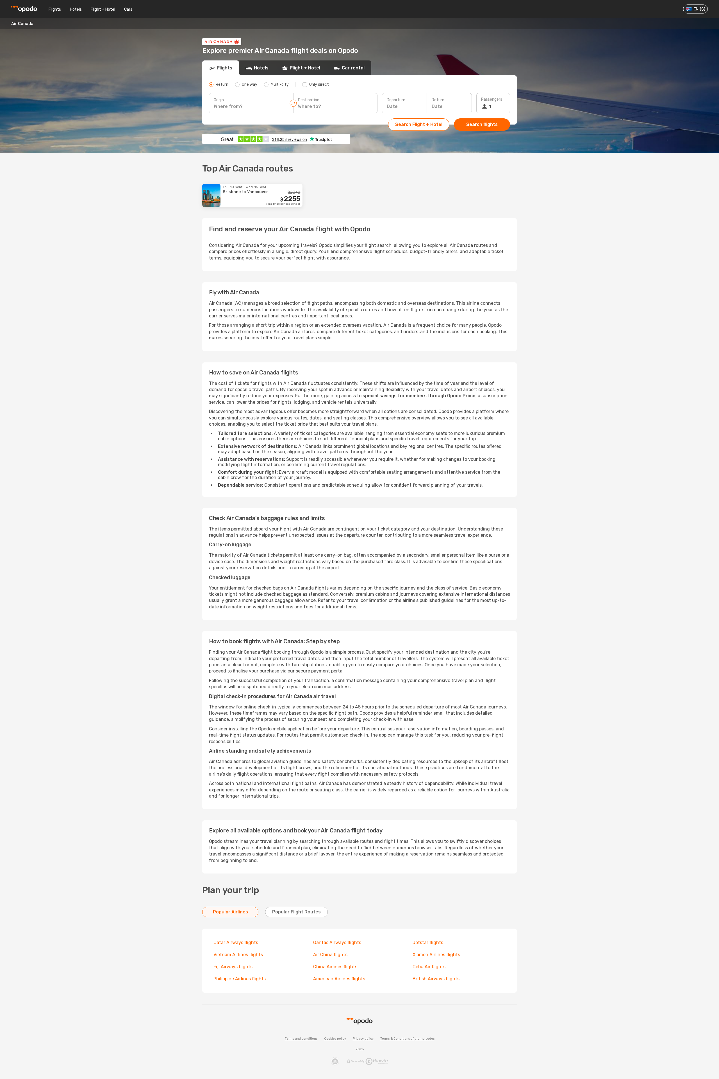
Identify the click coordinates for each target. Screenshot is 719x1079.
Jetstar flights (428, 942)
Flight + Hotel (103, 9)
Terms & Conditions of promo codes (407, 1038)
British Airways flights (436, 978)
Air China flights (330, 954)
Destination (308, 100)
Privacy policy (363, 1038)
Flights (55, 9)
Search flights (482, 124)
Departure (396, 100)
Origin (219, 100)
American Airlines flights (339, 978)
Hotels (76, 9)
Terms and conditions (301, 1038)
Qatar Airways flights (235, 942)
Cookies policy (335, 1038)
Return (438, 100)
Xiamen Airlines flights (436, 954)
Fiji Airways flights (232, 966)
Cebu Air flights (429, 966)
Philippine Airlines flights (239, 978)
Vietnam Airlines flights (238, 954)
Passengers (491, 99)
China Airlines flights (335, 966)
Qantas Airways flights (337, 942)
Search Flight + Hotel (418, 124)
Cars (128, 9)
